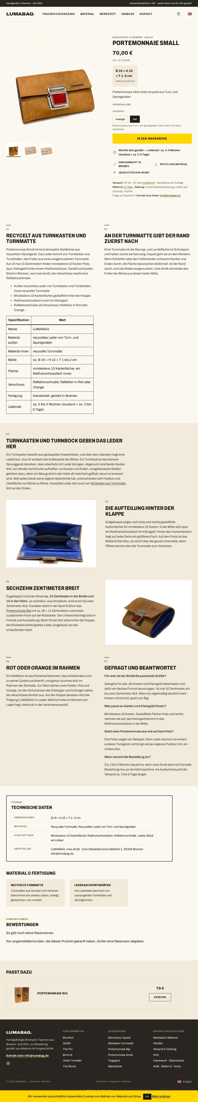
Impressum (160, 1060)
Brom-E (67, 1054)
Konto (177, 1066)
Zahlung (171, 1049)
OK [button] (147, 1096)
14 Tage (128, 187)
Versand (158, 1049)
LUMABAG (20, 14)
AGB (156, 1066)
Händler (127, 13)
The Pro (68, 1049)
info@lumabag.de (170, 195)
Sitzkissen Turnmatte (120, 1043)
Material (87, 13)
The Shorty (69, 1066)
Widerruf (166, 1066)
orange (120, 119)
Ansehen (160, 997)
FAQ (156, 1054)
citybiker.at (148, 183)
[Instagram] (8, 1063)
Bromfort (68, 1037)
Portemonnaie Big (18, 610)
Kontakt (146, 13)
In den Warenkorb (152, 138)
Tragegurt (114, 1060)
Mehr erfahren (161, 1096)
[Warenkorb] (179, 14)
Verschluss (122, 104)
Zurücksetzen (118, 111)
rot (135, 119)
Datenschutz (176, 1060)
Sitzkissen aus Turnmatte (108, 483)
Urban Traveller (72, 1060)
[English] (190, 14)
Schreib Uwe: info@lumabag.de (27, 1055)
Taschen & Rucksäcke (58, 13)
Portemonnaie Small (120, 1054)
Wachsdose (115, 1066)
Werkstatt (108, 13)
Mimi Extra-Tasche (119, 1037)
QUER (67, 1043)
